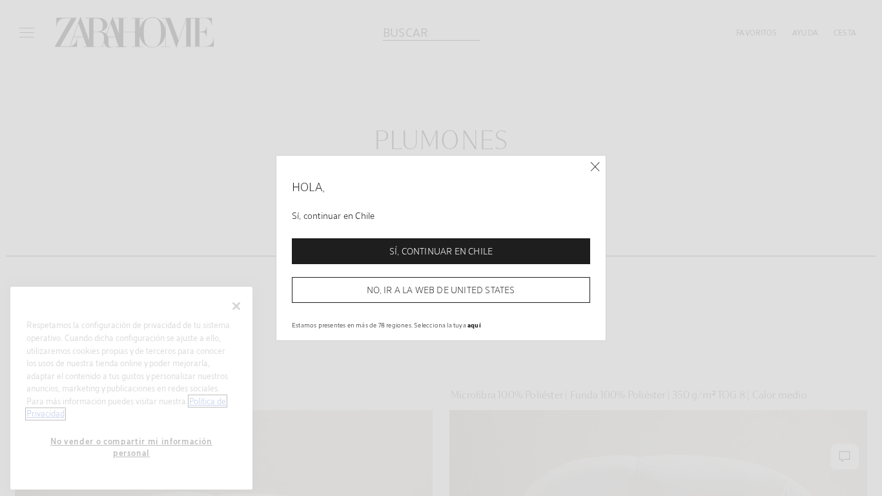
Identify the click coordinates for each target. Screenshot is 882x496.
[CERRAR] (595, 167)
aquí (474, 325)
